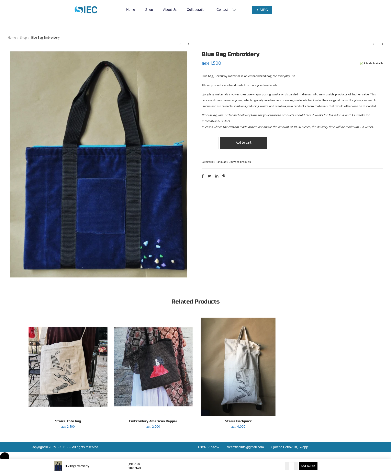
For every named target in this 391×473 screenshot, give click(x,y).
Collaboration (196, 9)
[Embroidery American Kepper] (181, 44)
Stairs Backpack (238, 421)
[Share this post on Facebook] (203, 176)
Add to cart (244, 142)
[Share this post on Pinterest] (223, 176)
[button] (4, 457)
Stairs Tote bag (68, 421)
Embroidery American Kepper (153, 421)
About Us (170, 9)
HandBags (222, 161)
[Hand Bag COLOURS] (187, 44)
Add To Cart (308, 466)
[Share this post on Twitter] (209, 176)
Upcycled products (240, 161)
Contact (222, 9)
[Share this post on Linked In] (216, 176)
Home (130, 9)
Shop (149, 9)
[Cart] (234, 10)
